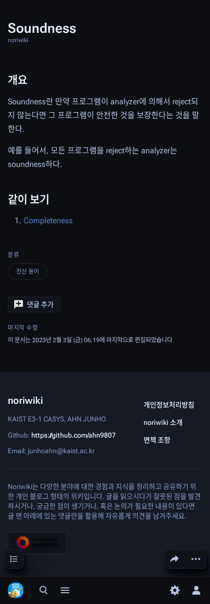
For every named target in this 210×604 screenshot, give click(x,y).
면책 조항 (157, 440)
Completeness (48, 220)
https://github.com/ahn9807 (73, 435)
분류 (13, 255)
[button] (34, 304)
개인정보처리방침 (169, 405)
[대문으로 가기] (15, 590)
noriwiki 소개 (163, 422)
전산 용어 (27, 271)
